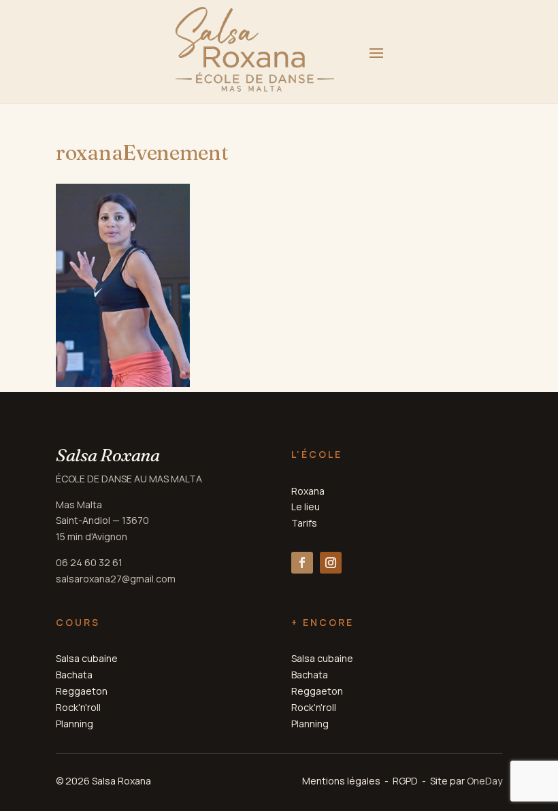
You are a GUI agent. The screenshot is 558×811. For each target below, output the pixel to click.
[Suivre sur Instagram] (331, 563)
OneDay (484, 780)
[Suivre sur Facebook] (302, 563)
